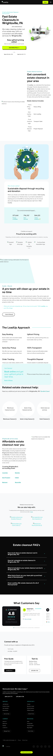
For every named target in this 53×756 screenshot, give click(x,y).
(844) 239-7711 (8, 696)
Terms (31, 511)
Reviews (4, 725)
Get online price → (14, 47)
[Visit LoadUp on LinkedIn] (49, 746)
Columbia (5, 473)
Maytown (4, 482)
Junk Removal (5, 704)
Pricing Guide (29, 723)
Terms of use (24, 740)
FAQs (28, 721)
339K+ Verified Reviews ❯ (17, 26)
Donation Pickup (6, 706)
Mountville (18, 482)
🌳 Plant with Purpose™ (26, 752)
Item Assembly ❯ (37, 519)
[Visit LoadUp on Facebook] (34, 746)
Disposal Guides (30, 725)
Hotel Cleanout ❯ (45, 419)
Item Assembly (6, 708)
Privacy (19, 740)
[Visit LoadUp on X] (41, 746)
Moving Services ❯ (37, 525)
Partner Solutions (30, 708)
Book (45, 2)
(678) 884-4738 (34, 670)
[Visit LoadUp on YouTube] (45, 746)
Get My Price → (9, 670)
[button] (26, 553)
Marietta (17, 473)
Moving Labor (5, 710)
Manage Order (7, 731)
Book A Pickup (8, 380)
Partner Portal (31, 713)
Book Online (30, 731)
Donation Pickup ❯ (16, 519)
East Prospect (6, 477)
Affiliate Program (30, 710)
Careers (28, 704)
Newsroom (5, 723)
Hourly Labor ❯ (16, 525)
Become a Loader (30, 706)
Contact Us (5, 727)
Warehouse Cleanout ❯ (9, 419)
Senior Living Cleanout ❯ (27, 419)
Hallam (17, 477)
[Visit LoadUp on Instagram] (37, 746)
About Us (4, 721)
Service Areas (6, 713)
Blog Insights (29, 727)
